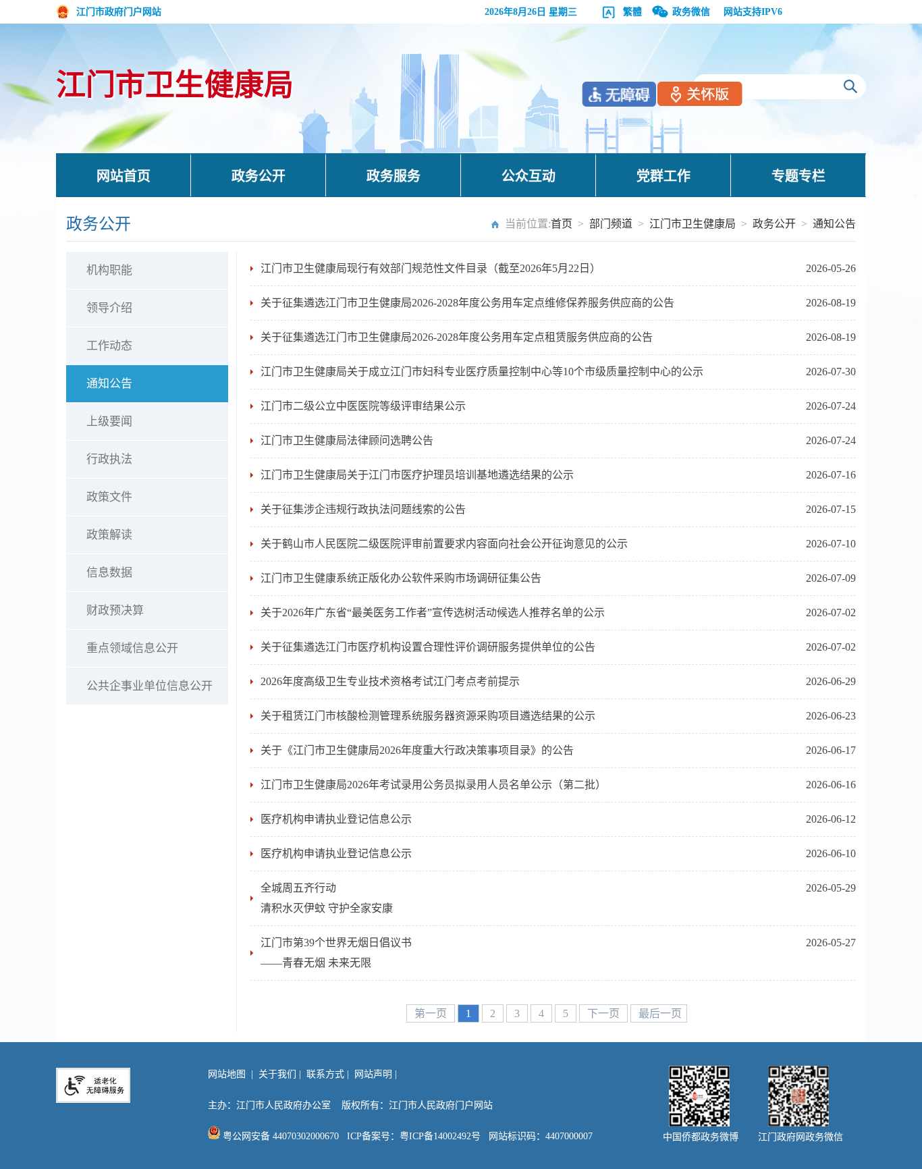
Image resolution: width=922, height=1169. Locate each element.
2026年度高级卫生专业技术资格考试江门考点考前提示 (390, 681)
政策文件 (109, 497)
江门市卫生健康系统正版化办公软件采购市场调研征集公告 (401, 578)
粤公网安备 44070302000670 (279, 1136)
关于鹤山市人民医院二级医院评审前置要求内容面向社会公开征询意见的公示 (444, 543)
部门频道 (610, 223)
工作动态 (109, 345)
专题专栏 (798, 176)
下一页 (604, 1013)
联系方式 (325, 1074)
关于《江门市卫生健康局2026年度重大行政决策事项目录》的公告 (417, 750)
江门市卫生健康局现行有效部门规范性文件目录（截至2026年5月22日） (431, 268)
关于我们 (277, 1074)
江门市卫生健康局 (175, 85)
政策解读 (109, 534)
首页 (561, 223)
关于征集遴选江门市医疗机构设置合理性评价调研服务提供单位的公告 (428, 647)
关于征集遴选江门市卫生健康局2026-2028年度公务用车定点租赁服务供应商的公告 (457, 337)
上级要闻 (109, 421)
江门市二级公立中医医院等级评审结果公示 (363, 406)
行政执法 (109, 459)
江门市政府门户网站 (118, 12)
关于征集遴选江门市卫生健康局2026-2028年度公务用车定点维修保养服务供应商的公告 (467, 302)
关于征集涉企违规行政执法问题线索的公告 (363, 509)
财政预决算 (115, 610)
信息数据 (109, 572)
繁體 (632, 12)
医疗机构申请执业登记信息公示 (336, 819)
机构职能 (109, 270)
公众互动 (528, 176)
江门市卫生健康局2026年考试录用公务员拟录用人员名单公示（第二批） (433, 784)
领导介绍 (109, 308)
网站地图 (227, 1074)
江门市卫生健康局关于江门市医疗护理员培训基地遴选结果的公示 (417, 475)
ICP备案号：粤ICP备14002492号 (414, 1136)
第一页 (432, 1013)
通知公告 (834, 223)
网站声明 (373, 1074)
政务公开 (259, 176)
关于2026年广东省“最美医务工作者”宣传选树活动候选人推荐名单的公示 (433, 612)
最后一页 (660, 1013)
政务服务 (394, 176)
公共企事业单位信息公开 (149, 686)
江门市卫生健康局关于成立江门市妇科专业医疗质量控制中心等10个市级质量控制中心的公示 (482, 371)
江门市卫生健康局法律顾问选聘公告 (347, 440)
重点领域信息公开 (132, 648)
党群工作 (663, 176)
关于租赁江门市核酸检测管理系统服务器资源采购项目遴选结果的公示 (428, 716)
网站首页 (124, 176)
